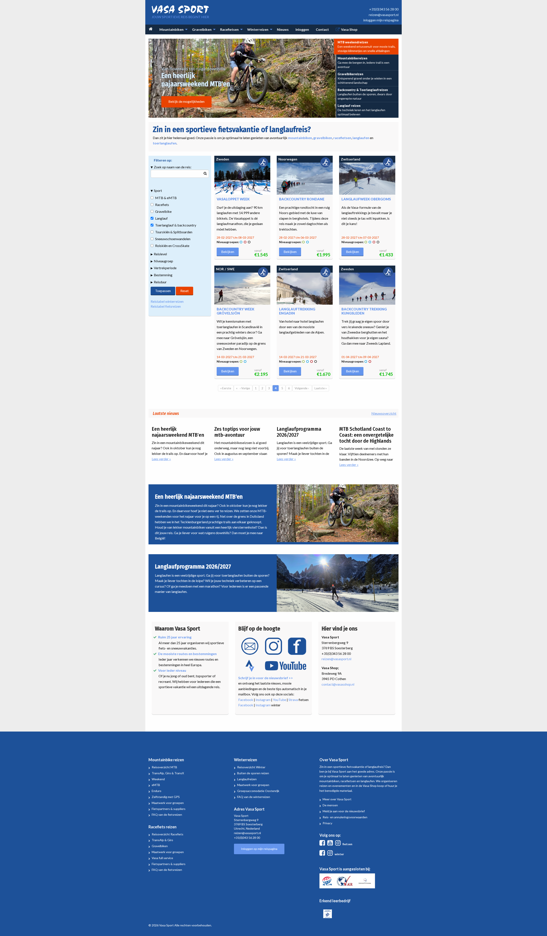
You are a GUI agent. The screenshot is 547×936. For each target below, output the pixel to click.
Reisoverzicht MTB (164, 767)
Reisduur (160, 282)
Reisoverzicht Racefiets (167, 834)
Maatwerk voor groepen (168, 803)
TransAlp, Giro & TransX (168, 773)
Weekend (158, 779)
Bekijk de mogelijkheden (186, 101)
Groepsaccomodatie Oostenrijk (258, 791)
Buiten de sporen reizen (253, 773)
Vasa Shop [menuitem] (349, 29)
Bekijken (227, 252)
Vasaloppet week (233, 199)
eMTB (156, 785)
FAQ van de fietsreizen (167, 814)
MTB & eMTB (166, 198)
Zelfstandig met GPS (166, 797)
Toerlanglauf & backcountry (175, 225)
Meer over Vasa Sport (337, 799)
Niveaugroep (163, 261)
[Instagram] (339, 844)
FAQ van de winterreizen (253, 797)
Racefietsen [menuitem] (229, 29)
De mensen (330, 805)
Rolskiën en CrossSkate (172, 246)
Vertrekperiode (165, 268)
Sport (158, 190)
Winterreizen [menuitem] (257, 29)
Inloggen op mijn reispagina (259, 849)
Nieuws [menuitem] (283, 29)
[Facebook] (323, 844)
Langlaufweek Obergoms (366, 199)
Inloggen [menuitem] (302, 29)
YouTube (279, 700)
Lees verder (172, 459)
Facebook (245, 700)
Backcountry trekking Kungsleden (364, 311)
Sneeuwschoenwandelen (172, 239)
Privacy (327, 823)
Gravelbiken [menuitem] (202, 29)
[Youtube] (331, 844)
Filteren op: (163, 160)
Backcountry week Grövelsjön (235, 311)
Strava (293, 700)
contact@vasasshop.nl (338, 684)
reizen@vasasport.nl (383, 15)
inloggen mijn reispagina (380, 20)
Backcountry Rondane (301, 199)
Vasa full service (162, 858)
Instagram (263, 700)
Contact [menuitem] (322, 29)
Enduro (156, 791)
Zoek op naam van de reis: (172, 167)
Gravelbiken (160, 846)
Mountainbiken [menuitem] (171, 29)
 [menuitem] (151, 29)
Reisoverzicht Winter (251, 767)
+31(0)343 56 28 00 (383, 9)
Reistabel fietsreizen (166, 306)
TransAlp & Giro (162, 840)
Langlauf (161, 218)
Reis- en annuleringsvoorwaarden (345, 817)
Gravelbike (163, 211)
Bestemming (163, 275)
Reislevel (160, 254)
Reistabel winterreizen (167, 301)
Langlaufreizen (247, 779)
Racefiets (162, 205)
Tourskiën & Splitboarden (173, 232)
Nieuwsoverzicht (383, 413)
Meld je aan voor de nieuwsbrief (344, 811)
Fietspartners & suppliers (168, 809)
